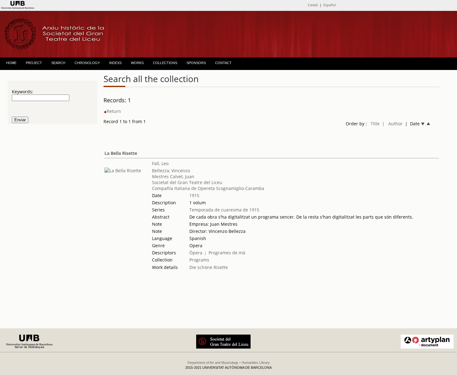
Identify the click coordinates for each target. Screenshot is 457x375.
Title (375, 124)
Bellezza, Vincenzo (171, 171)
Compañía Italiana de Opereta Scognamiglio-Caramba (208, 188)
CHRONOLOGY (87, 63)
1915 (194, 195)
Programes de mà (227, 253)
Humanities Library (256, 362)
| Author (392, 124)
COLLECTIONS (165, 63)
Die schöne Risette (208, 267)
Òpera (195, 253)
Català (313, 4)
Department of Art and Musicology (212, 362)
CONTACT (223, 63)
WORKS (137, 63)
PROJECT (34, 63)
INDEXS (115, 63)
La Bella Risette (120, 153)
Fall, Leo (160, 163)
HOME (11, 63)
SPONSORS (196, 63)
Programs (199, 260)
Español (329, 4)
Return (114, 111)
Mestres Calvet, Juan (173, 176)
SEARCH (58, 63)
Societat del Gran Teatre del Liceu (187, 182)
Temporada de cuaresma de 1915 (224, 210)
